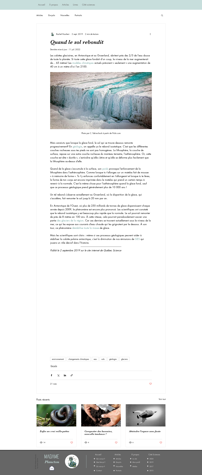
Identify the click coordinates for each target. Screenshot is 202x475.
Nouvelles (64, 15)
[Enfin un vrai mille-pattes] (56, 415)
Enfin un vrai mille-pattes (54, 431)
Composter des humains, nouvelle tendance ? (98, 432)
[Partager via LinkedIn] (65, 375)
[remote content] (101, 303)
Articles (39, 15)
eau (95, 359)
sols (103, 359)
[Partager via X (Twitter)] (58, 375)
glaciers (124, 359)
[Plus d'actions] (150, 34)
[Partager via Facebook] (51, 375)
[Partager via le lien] (71, 375)
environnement (58, 359)
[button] (162, 15)
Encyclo (51, 15)
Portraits (78, 15)
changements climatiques (78, 359)
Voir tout (162, 399)
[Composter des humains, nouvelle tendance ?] (101, 415)
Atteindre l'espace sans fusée (145, 431)
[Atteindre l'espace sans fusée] (145, 415)
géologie (113, 359)
